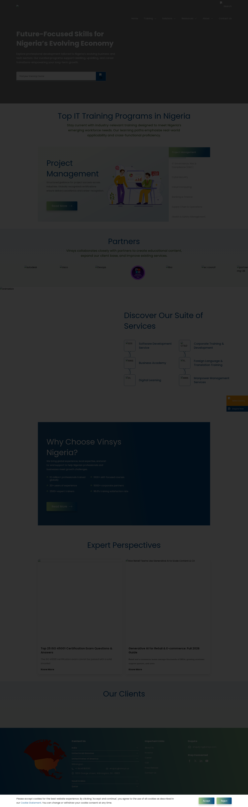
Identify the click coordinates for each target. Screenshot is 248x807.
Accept (206, 800)
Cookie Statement (31, 802)
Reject (224, 800)
